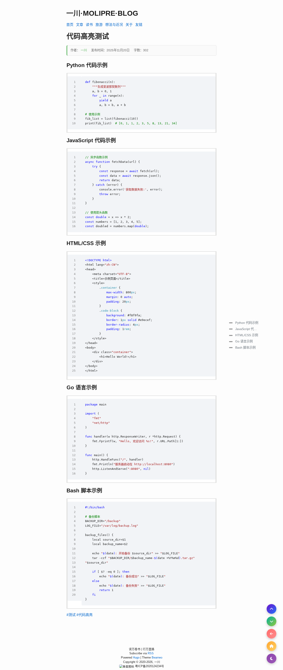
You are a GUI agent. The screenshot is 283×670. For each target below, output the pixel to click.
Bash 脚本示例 (245, 347)
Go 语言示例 (244, 341)
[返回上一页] (271, 634)
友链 (138, 25)
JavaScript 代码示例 (248, 328)
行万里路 (148, 649)
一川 (84, 50)
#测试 (71, 615)
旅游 (99, 25)
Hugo (136, 657)
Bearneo (157, 657)
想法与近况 (114, 25)
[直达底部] (271, 621)
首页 (69, 25)
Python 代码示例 (246, 322)
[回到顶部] (271, 609)
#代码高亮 (84, 615)
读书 (89, 25)
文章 (79, 25)
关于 (129, 25)
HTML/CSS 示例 (246, 335)
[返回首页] (271, 646)
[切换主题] (271, 658)
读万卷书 (134, 649)
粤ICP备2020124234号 (149, 666)
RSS (151, 653)
